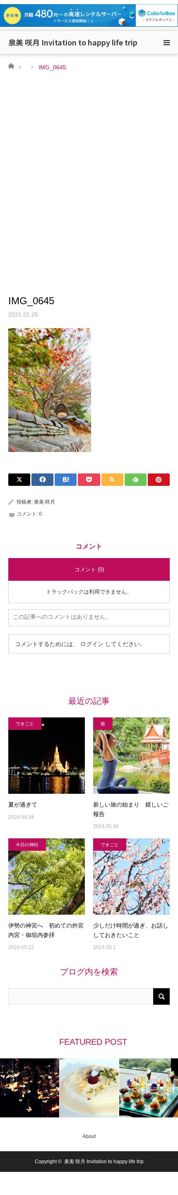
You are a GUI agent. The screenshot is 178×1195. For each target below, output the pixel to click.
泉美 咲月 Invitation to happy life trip (72, 42)
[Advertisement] (89, 165)
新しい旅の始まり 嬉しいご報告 (130, 809)
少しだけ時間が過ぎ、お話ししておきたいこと (130, 930)
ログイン (91, 644)
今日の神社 (27, 844)
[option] (30, 1087)
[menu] (166, 42)
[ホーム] (11, 65)
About (89, 1136)
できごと (25, 723)
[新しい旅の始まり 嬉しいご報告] (131, 755)
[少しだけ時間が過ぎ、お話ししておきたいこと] (131, 876)
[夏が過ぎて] (46, 755)
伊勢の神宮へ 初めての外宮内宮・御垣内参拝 (46, 930)
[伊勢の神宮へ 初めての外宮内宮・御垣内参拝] (46, 876)
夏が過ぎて (22, 804)
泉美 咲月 (44, 502)
